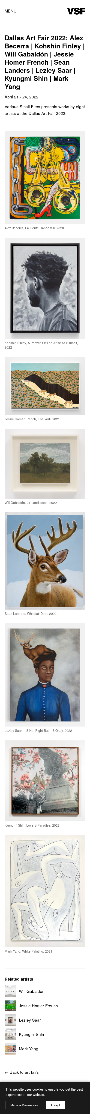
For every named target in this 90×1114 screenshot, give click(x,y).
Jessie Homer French (38, 1005)
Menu (11, 11)
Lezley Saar (30, 1020)
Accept (55, 1105)
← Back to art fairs (22, 1072)
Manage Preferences (24, 1105)
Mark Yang (28, 1048)
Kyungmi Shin (31, 1034)
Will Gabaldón (32, 991)
